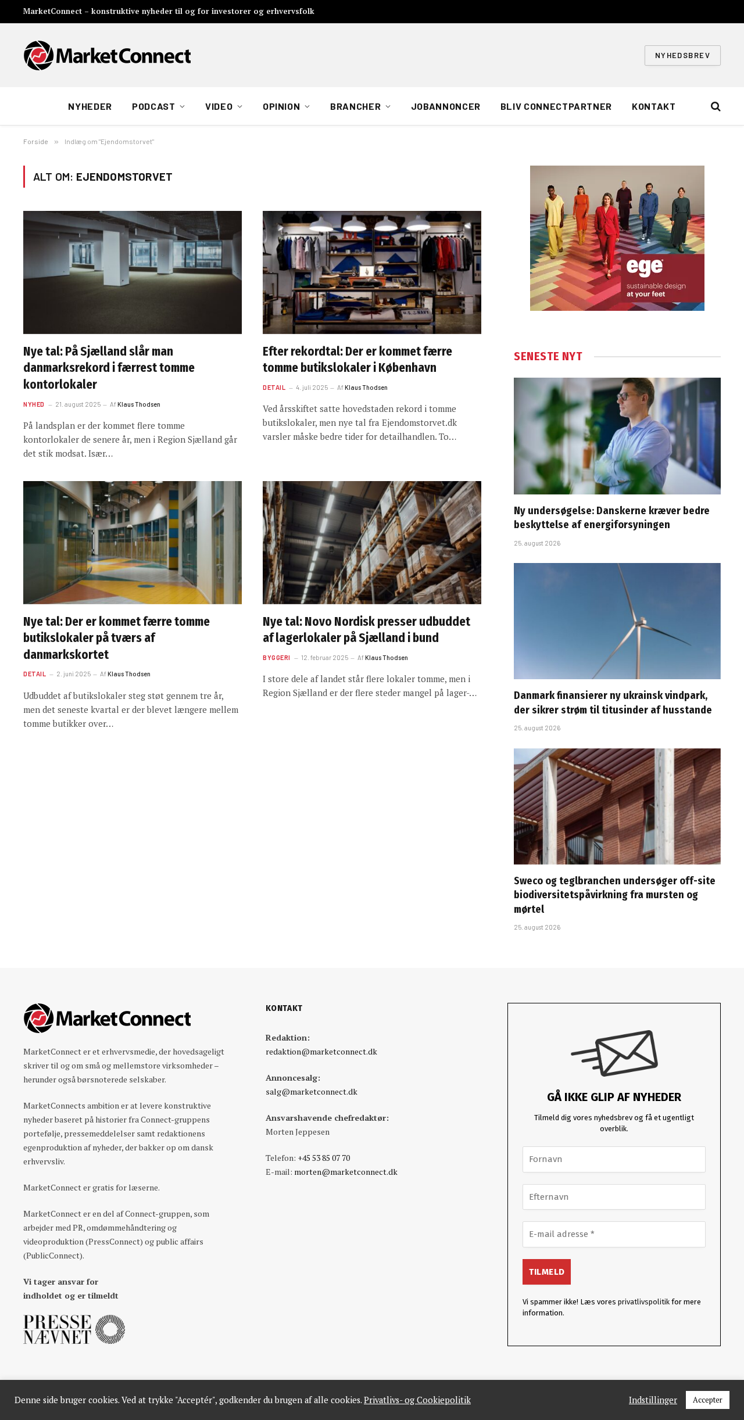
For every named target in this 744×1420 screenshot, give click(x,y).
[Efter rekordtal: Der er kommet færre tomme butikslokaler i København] (372, 272)
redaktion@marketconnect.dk (321, 1051)
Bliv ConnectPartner (556, 106)
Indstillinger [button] (653, 1400)
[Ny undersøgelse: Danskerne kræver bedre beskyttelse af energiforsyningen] (617, 436)
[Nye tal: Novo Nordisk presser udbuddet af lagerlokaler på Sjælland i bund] (372, 542)
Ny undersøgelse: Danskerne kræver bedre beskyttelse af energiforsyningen (612, 517)
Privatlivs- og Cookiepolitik (417, 1400)
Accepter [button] (707, 1399)
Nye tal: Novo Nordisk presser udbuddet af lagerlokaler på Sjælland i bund (366, 630)
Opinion (281, 106)
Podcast (153, 106)
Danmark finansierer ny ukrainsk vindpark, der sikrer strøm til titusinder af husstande (613, 702)
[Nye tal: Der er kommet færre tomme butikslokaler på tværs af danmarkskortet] (132, 542)
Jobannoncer (446, 106)
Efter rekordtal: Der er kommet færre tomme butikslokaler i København (357, 360)
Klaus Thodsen (138, 404)
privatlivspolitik (644, 1301)
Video (219, 106)
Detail (274, 387)
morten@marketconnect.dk (346, 1171)
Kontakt (653, 106)
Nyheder (90, 106)
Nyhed (34, 404)
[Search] (715, 107)
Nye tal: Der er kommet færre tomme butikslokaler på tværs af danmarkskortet (116, 638)
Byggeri (277, 657)
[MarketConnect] (107, 55)
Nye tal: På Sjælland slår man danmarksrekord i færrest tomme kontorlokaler (109, 368)
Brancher (355, 106)
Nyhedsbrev (682, 55)
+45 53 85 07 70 (324, 1157)
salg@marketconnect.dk (311, 1091)
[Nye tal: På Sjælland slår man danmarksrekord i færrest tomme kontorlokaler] (132, 272)
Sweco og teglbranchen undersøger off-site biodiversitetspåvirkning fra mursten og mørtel (615, 895)
